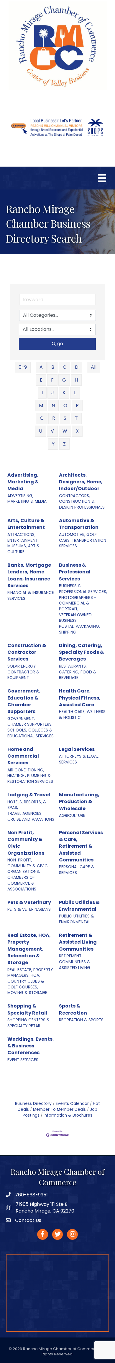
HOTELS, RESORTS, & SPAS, (26, 805)
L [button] (75, 392)
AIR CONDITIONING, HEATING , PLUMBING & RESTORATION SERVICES (30, 775)
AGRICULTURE (72, 815)
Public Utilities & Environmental (79, 905)
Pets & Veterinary (29, 902)
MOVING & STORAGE (27, 992)
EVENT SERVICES (22, 1060)
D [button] (76, 367)
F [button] (52, 380)
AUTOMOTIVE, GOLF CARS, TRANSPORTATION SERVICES (82, 540)
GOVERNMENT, (21, 719)
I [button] (42, 392)
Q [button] (42, 418)
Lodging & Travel (28, 794)
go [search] (60, 343)
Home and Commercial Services (23, 756)
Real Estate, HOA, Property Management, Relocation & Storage (29, 949)
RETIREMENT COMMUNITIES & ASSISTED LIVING (74, 961)
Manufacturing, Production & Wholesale (79, 801)
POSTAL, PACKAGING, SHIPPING (79, 629)
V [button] (52, 431)
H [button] (76, 380)
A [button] (41, 367)
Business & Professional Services (75, 572)
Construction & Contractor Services (26, 652)
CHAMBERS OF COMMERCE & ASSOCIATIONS (21, 883)
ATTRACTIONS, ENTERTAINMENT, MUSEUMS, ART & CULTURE (23, 543)
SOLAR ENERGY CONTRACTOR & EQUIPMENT (23, 671)
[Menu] (102, 178)
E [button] (41, 380)
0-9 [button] (23, 367)
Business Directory (33, 1103)
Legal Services (77, 749)
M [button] (41, 405)
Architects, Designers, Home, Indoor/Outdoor (81, 482)
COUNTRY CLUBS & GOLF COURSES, (25, 984)
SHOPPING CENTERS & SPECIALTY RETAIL (28, 1023)
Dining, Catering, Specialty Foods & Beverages (81, 652)
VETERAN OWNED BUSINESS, (75, 618)
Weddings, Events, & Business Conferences (30, 1046)
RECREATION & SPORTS (81, 1020)
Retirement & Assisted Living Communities (78, 942)
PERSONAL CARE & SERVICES (76, 870)
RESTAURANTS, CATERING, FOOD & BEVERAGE (77, 671)
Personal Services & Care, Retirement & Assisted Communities (81, 846)
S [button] (65, 418)
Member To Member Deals (59, 1109)
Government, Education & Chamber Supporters (24, 701)
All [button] (93, 367)
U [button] (40, 431)
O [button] (65, 405)
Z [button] (64, 444)
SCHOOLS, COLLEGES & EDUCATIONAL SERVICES (30, 733)
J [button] (52, 392)
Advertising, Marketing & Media (23, 482)
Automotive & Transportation (78, 524)
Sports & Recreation (73, 1009)
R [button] (53, 418)
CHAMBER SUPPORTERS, (29, 724)
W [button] (65, 431)
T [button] (76, 418)
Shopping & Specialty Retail (27, 1009)
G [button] (64, 380)
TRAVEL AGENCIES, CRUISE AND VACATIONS (30, 816)
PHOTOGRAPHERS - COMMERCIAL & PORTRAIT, (77, 603)
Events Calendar (72, 1103)
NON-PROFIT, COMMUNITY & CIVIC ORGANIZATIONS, (27, 865)
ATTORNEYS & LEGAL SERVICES (78, 759)
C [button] (64, 367)
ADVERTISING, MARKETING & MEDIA (27, 498)
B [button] (52, 367)
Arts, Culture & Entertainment (26, 524)
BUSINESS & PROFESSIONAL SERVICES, (83, 589)
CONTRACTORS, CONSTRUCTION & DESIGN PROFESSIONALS (82, 501)
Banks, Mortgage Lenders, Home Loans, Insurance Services (29, 575)
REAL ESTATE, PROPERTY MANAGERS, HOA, (30, 972)
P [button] (77, 405)
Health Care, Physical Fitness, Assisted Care (80, 698)
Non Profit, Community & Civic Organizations (25, 842)
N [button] (53, 405)
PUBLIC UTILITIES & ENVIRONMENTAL (76, 919)
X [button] (77, 431)
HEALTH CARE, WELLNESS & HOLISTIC (82, 714)
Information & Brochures (68, 1115)
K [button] (64, 392)
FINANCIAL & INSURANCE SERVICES (30, 595)
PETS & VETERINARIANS (29, 909)
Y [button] (53, 444)
